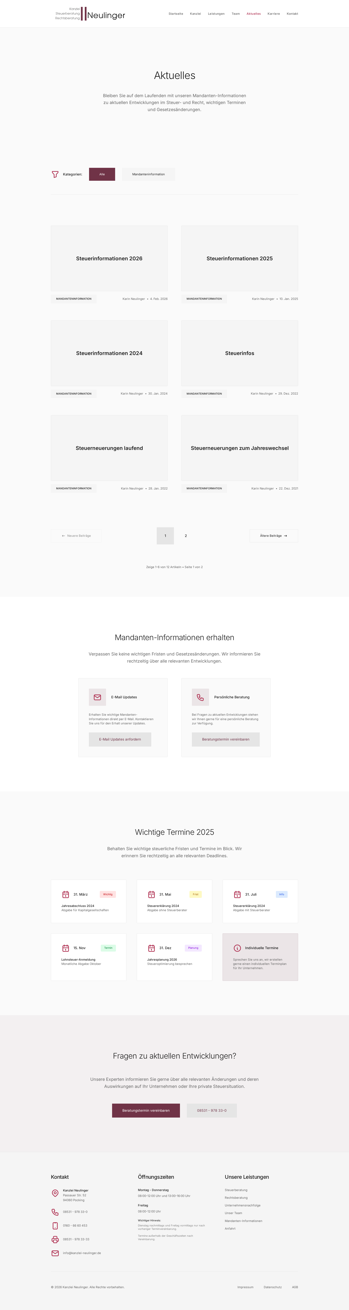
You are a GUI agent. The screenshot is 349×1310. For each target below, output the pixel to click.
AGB (295, 1287)
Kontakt (292, 14)
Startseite (176, 14)
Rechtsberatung (236, 1198)
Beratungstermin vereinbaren (225, 739)
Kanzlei (195, 14)
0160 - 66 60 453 (75, 1225)
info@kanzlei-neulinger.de (82, 1253)
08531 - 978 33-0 (212, 1110)
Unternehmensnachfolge (243, 1205)
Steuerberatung (236, 1190)
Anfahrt (230, 1228)
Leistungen (216, 14)
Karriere (274, 14)
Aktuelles (254, 14)
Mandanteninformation (73, 298)
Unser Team (233, 1213)
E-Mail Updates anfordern (120, 739)
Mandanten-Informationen (243, 1221)
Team (236, 14)
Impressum (245, 1287)
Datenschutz (273, 1287)
